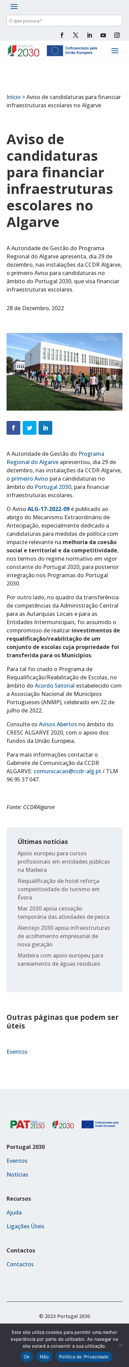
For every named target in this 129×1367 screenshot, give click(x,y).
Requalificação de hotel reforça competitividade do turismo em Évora (59, 889)
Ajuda (14, 1212)
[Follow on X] (75, 35)
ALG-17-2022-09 (49, 509)
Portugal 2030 (53, 487)
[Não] (120, 1345)
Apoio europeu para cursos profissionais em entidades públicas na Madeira (64, 861)
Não (44, 1356)
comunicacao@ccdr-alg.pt (67, 771)
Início (14, 97)
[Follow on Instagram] (116, 35)
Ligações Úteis (25, 1226)
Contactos (20, 1264)
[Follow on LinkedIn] (89, 35)
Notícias (17, 1174)
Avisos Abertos (58, 724)
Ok (27, 1356)
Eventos (17, 1051)
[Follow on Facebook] (61, 35)
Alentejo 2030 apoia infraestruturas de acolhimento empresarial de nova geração (64, 936)
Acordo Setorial (55, 685)
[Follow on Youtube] (103, 35)
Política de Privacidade (84, 1356)
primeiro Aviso (29, 478)
